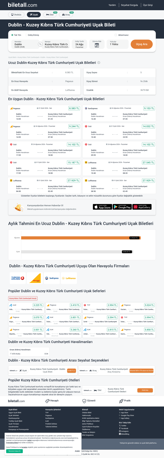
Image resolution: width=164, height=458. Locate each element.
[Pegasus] (35, 278)
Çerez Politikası (87, 424)
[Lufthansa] (69, 278)
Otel (53, 14)
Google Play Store (127, 415)
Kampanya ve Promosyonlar (19, 429)
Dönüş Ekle (97, 41)
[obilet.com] (22, 7)
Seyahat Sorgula (129, 5)
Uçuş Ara (141, 44)
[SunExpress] (52, 278)
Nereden (18, 42)
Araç (69, 14)
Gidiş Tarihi (79, 41)
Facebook (124, 428)
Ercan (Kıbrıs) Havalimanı (20, 350)
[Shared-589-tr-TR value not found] (141, 371)
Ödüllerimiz (86, 429)
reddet (29, 440)
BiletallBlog (125, 434)
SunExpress (49, 418)
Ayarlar (77, 451)
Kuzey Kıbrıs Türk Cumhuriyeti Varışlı (22, 298)
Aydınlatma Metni (12, 443)
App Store (124, 413)
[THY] (18, 278)
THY (47, 413)
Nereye (47, 42)
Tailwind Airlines (51, 427)
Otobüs (17, 14)
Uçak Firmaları (14, 424)
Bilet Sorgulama (88, 435)
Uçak (35, 14)
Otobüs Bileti (86, 413)
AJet (47, 421)
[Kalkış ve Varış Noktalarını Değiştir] (40, 44)
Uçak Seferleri (14, 415)
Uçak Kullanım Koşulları (90, 427)
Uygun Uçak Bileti (15, 413)
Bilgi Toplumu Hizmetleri (91, 421)
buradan (24, 447)
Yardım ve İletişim (88, 432)
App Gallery (125, 418)
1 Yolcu (114, 44)
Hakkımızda (86, 415)
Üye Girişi (148, 5)
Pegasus (48, 415)
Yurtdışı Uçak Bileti (15, 421)
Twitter (123, 426)
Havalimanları (13, 427)
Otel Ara (145, 390)
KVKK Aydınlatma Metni (90, 418)
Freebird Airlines (51, 424)
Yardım (112, 5)
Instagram (125, 431)
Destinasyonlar (14, 418)
